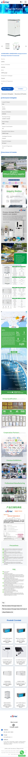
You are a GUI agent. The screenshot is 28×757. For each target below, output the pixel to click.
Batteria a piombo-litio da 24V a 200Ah (21, 639)
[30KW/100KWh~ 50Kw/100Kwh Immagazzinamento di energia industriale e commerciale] (7, 694)
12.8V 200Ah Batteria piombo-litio (21, 703)
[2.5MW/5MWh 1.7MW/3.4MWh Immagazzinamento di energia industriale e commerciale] (7, 673)
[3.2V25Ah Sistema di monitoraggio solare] (7, 651)
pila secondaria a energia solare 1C (12, 605)
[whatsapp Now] (22, 756)
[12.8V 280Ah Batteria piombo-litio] (7, 630)
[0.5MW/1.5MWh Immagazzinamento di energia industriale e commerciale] (20, 673)
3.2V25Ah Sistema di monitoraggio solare (7, 660)
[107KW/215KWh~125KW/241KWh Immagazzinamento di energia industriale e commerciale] (14, 28)
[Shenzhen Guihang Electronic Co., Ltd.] (5, 2)
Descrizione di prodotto (20, 94)
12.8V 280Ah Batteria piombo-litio (7, 639)
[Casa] (14, 718)
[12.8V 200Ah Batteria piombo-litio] (20, 694)
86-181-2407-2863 (8, 732)
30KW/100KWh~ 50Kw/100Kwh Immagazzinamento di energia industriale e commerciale (7, 703)
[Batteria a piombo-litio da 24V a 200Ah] (20, 630)
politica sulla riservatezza (10, 748)
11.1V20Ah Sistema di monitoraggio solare (21, 660)
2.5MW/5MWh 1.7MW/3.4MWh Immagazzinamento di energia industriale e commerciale (7, 682)
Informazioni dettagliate (7, 94)
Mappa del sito (20, 748)
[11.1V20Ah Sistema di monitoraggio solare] (20, 651)
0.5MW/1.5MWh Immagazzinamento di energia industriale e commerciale (21, 682)
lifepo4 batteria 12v (7, 612)
